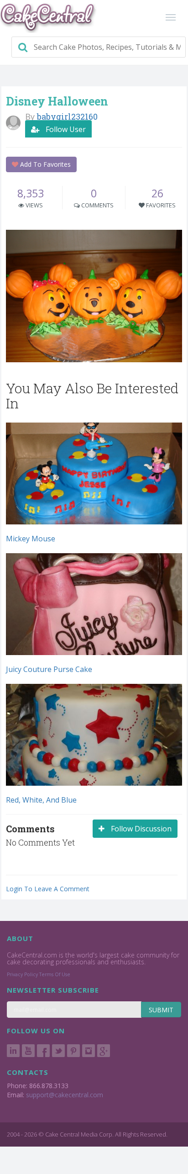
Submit (161, 1009)
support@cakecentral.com (64, 1094)
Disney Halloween (57, 101)
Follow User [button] (65, 129)
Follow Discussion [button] (140, 829)
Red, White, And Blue (41, 800)
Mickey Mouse (30, 539)
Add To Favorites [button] (44, 164)
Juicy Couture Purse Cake (49, 669)
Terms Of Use (54, 974)
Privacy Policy (22, 974)
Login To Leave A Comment (47, 888)
